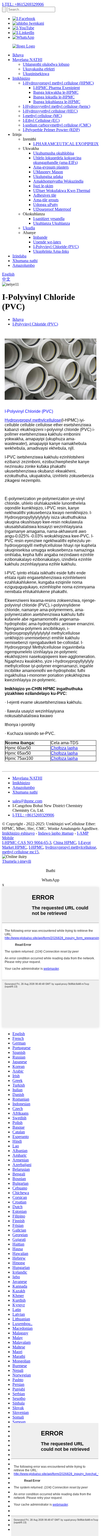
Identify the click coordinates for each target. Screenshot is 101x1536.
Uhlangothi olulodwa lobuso (46, 64)
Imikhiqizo (21, 78)
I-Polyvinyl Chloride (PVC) (56, 246)
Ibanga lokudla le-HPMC (54, 97)
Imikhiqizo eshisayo (18, 833)
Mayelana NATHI (27, 59)
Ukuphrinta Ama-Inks (51, 251)
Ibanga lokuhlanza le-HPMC (56, 101)
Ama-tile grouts (46, 200)
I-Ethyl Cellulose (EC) (41, 120)
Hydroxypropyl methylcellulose (33, 420)
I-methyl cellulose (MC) (42, 116)
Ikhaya (18, 55)
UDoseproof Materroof (52, 209)
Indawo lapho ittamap (56, 833)
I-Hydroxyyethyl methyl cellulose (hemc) (56, 106)
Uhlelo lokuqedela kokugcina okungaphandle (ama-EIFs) (57, 160)
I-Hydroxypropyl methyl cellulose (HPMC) (58, 83)
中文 (6, 279)
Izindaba (19, 256)
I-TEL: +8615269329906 (23, 4)
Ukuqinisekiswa (36, 73)
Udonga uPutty (45, 204)
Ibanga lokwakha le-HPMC (55, 92)
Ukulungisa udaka (48, 176)
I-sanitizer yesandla (48, 218)
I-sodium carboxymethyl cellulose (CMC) (57, 125)
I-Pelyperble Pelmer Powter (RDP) (51, 130)
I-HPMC (36, 847)
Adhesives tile (44, 195)
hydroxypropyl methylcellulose (70, 847)
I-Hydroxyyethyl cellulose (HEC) (50, 111)
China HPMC (64, 842)
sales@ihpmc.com (27, 801)
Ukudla (29, 228)
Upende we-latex (47, 242)
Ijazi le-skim (43, 186)
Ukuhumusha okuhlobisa (53, 153)
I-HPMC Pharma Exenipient (56, 87)
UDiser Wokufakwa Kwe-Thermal (61, 190)
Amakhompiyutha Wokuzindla (58, 181)
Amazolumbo (23, 265)
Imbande (40, 237)
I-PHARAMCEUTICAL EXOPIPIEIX (66, 144)
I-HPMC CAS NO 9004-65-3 (26, 842)
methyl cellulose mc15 (20, 852)
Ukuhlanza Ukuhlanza (51, 223)
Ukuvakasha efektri (39, 69)
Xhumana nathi (25, 260)
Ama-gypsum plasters (51, 167)
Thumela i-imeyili (16, 861)
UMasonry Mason (48, 172)
